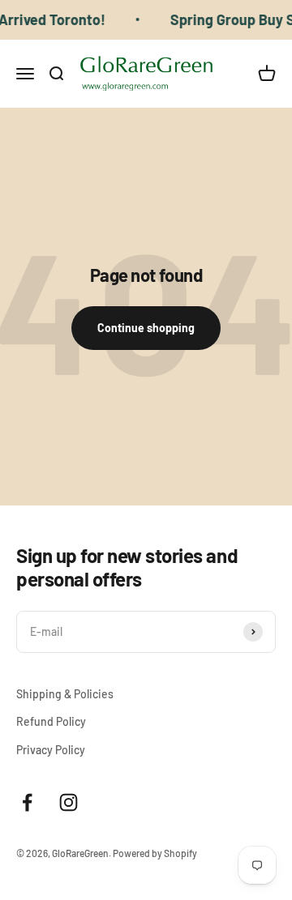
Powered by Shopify (155, 853)
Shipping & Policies (65, 694)
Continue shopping (146, 328)
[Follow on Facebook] (27, 802)
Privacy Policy (50, 750)
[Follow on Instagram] (68, 802)
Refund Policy (51, 721)
